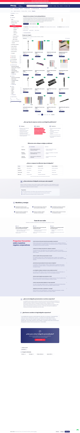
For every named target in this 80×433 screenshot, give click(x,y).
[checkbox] (10, 66)
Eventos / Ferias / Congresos (15, 67)
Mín (10, 98)
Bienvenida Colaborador (15, 66)
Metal (12, 90)
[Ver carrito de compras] (69, 5)
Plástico (12, 89)
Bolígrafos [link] (33, 11)
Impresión (50, 5)
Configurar (62, 431)
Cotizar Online (26, 23)
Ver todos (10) (13, 84)
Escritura (29, 11)
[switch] (20, 56)
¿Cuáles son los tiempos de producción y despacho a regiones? (44, 248)
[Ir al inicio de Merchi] (13, 6)
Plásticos (15, 34)
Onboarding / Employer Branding (15, 72)
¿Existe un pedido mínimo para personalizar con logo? (42, 255)
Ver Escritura (23, 349)
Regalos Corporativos (17, 11)
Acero (12, 93)
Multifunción (15, 32)
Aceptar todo (67, 431)
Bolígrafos (14, 26)
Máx (16, 98)
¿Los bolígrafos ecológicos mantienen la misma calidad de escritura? (45, 270)
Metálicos (15, 31)
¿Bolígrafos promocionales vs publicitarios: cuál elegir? (43, 288)
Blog (58, 5)
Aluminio (12, 87)
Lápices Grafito (15, 37)
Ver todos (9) (13, 94)
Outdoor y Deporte (14, 49)
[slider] (10, 101)
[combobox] (27, 38)
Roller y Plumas (15, 39)
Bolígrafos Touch (16, 27)
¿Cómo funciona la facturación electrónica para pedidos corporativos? (45, 241)
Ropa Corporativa (14, 51)
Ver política (35, 431)
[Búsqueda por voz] (47, 6)
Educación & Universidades (15, 77)
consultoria (13, 81)
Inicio (12, 11)
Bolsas (12, 19)
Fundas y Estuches (25, 30)
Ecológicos (15, 29)
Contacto (61, 5)
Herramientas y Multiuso (15, 44)
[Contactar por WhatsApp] (38, 24)
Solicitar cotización (39, 339)
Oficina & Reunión (14, 70)
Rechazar (57, 431)
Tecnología (13, 53)
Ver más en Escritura (27, 32)
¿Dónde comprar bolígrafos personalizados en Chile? (42, 276)
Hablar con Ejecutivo (33, 23)
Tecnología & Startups (14, 80)
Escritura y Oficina (24, 11)
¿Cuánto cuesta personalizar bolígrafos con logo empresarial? (44, 282)
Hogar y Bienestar (14, 46)
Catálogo (54, 5)
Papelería (13, 42)
